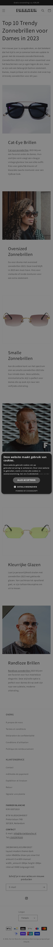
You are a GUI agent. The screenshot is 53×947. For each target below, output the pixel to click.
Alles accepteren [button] (26, 480)
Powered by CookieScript (27, 491)
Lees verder (44, 473)
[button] (26, 486)
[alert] (26, 473)
